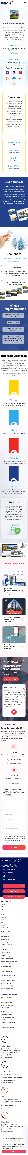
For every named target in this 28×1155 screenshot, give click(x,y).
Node (2, 914)
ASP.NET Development (7, 958)
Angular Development (7, 997)
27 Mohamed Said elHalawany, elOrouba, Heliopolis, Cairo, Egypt (13, 1125)
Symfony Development (7, 1017)
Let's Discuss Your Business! (13, 886)
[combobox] (5, 810)
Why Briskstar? (5, 936)
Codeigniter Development (8, 1022)
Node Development (6, 966)
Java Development (6, 971)
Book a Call (13, 891)
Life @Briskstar (5, 939)
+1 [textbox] (3, 810)
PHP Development (6, 969)
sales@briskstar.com (10, 1055)
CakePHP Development (7, 1027)
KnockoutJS (4, 927)
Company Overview (6, 934)
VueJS (2, 920)
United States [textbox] (6, 824)
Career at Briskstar (6, 944)
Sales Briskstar (9, 872)
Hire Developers (13, 897)
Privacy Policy (9, 842)
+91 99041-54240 (10, 879)
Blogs (2, 947)
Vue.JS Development (7, 1002)
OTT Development (6, 991)
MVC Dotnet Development (8, 1008)
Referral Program (6, 952)
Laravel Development (7, 1014)
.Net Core (3, 904)
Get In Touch (11, 679)
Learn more (10, 1148)
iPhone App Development (8, 978)
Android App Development (8, 980)
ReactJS (3, 925)
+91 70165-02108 (10, 876)
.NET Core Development (7, 964)
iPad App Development (7, 988)
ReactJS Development (7, 1000)
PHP (2, 907)
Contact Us (4, 949)
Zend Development (6, 1020)
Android (3, 912)
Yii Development (5, 1025)
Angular (3, 922)
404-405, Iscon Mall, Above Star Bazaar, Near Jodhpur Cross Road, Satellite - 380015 (13, 1050)
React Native (4, 917)
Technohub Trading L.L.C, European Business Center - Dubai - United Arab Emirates (12, 1076)
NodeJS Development (7, 1005)
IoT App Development (7, 983)
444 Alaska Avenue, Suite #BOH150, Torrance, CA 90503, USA (13, 1101)
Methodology (5, 942)
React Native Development (8, 986)
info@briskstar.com (11, 869)
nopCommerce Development (9, 961)
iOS (2, 909)
